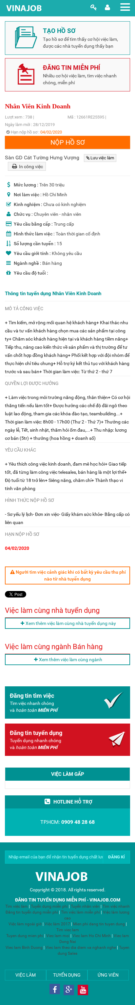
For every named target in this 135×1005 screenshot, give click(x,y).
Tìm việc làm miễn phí (80, 912)
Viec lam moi (57, 935)
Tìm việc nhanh (116, 906)
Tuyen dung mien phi (24, 935)
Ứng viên (108, 975)
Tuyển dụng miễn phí (50, 906)
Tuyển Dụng (67, 975)
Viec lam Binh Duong (24, 947)
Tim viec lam (67, 930)
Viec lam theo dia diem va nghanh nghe (81, 947)
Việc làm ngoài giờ (25, 924)
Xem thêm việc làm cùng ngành (70, 659)
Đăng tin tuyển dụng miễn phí (32, 912)
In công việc (30, 166)
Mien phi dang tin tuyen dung (99, 924)
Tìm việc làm (16, 906)
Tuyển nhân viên (85, 906)
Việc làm (25, 975)
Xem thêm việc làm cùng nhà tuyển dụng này (71, 623)
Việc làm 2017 (57, 924)
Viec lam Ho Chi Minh (91, 935)
